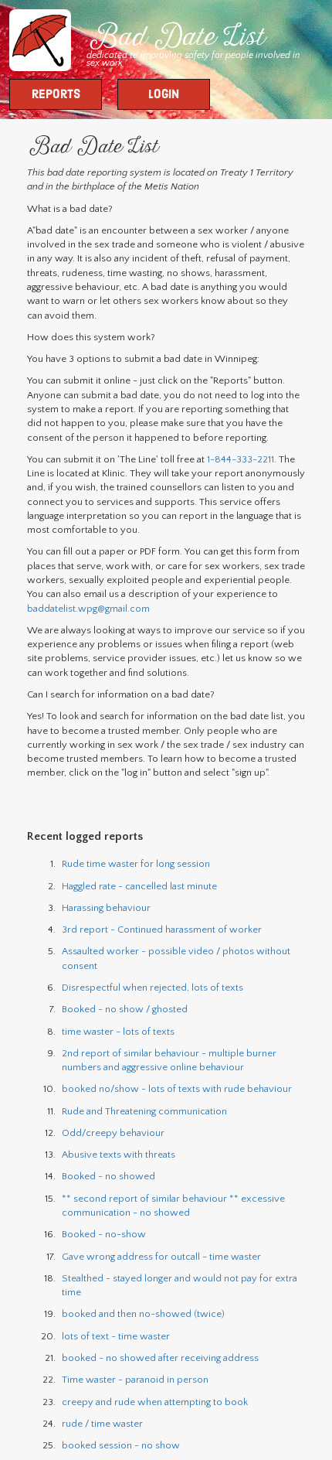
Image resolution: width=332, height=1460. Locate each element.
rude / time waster (102, 1423)
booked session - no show (121, 1445)
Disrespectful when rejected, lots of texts (152, 987)
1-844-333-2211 (240, 459)
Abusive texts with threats (118, 1154)
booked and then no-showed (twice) (143, 1313)
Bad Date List (175, 39)
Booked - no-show (104, 1234)
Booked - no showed (108, 1176)
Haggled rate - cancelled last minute (139, 886)
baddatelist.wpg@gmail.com (88, 608)
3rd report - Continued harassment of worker (162, 929)
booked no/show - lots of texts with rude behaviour (177, 1088)
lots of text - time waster (116, 1336)
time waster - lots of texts (118, 1031)
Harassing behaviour (106, 907)
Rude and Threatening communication (144, 1111)
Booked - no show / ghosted (125, 1009)
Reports (56, 95)
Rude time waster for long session (136, 863)
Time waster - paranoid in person (135, 1379)
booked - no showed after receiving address (160, 1358)
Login (163, 95)
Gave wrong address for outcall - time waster (161, 1256)
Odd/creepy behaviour (113, 1132)
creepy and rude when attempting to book (155, 1402)
